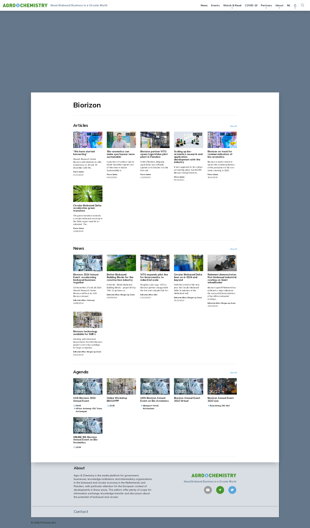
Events (215, 5)
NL (288, 5)
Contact (81, 511)
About (279, 5)
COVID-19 (251, 5)
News (204, 5)
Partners (266, 5)
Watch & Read (232, 5)
